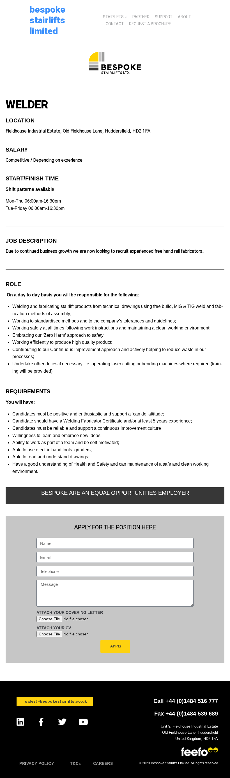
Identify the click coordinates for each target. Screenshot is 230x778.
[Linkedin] (20, 722)
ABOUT (184, 17)
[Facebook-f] (41, 722)
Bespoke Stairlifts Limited (47, 20)
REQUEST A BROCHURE (150, 24)
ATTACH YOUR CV (53, 628)
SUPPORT (164, 17)
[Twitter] (62, 722)
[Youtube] (83, 722)
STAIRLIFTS (113, 17)
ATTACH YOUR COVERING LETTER (69, 612)
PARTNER (141, 17)
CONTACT (115, 24)
